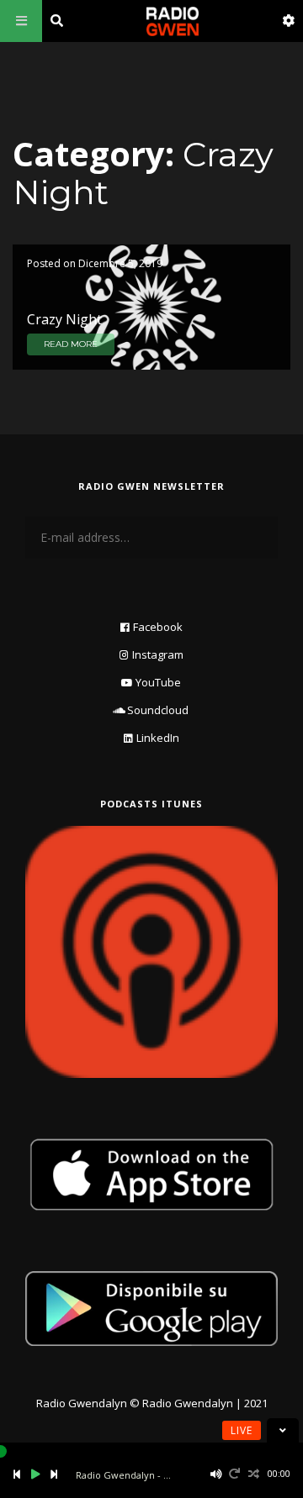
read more (71, 344)
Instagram (157, 654)
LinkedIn (157, 737)
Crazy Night (64, 319)
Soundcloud (158, 709)
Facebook (158, 626)
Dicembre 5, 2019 (120, 263)
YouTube (158, 682)
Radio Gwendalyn (81, 1403)
